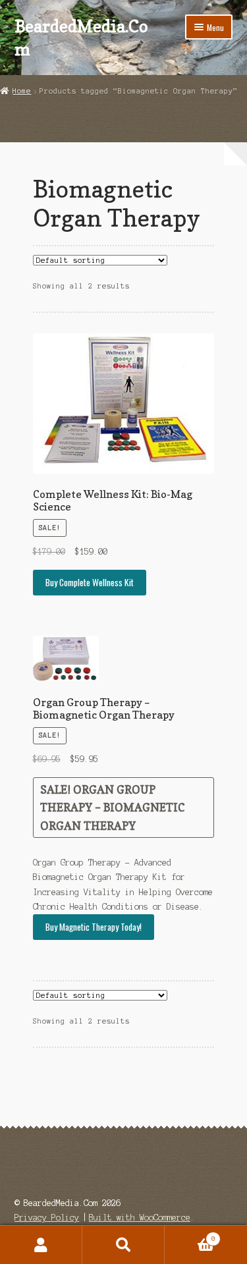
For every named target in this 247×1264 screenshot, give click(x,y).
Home (22, 91)
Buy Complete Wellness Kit (89, 582)
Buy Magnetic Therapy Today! (93, 926)
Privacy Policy (46, 1217)
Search (123, 1245)
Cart (190, 1235)
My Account (41, 1245)
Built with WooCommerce (139, 1217)
